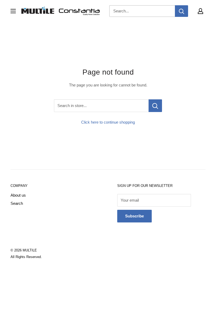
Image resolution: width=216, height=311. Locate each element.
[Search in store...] (155, 105)
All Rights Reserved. (26, 257)
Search (17, 203)
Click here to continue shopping (108, 122)
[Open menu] (13, 11)
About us (18, 195)
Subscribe (134, 216)
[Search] (181, 11)
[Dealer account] (200, 11)
